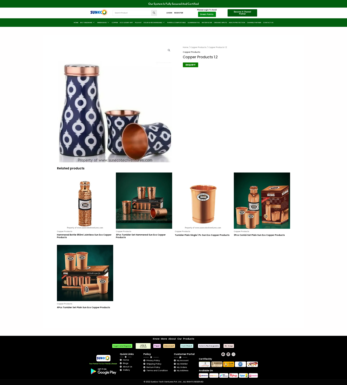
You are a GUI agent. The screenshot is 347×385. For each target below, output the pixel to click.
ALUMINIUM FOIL (194, 22)
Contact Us (268, 22)
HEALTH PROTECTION (237, 22)
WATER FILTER (207, 22)
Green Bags (102, 22)
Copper (115, 22)
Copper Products (198, 47)
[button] (169, 50)
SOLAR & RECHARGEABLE (153, 22)
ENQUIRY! (190, 64)
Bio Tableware (86, 22)
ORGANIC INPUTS (220, 22)
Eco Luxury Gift (126, 22)
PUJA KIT (138, 22)
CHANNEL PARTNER (254, 22)
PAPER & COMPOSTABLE (176, 22)
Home (76, 22)
